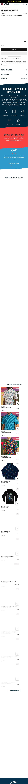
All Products (7, 7)
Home (2, 7)
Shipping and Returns (6, 70)
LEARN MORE (24, 78)
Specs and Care (5, 74)
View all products (14, 691)
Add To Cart (14, 49)
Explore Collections (14, 1)
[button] (14, 53)
